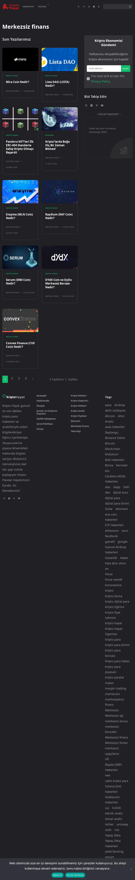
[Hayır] (131, 869)
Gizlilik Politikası (75, 875)
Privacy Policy (100, 81)
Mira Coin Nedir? (17, 82)
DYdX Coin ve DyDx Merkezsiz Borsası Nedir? (58, 283)
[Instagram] (89, 7)
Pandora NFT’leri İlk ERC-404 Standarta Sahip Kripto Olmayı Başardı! (20, 147)
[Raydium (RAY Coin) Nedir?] (60, 191)
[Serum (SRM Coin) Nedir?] (20, 257)
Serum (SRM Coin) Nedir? (18, 281)
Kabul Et (57, 875)
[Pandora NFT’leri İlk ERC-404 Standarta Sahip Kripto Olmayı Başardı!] (20, 119)
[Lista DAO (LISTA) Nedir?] (60, 59)
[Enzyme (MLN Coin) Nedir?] (20, 191)
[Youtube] (102, 105)
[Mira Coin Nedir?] (20, 59)
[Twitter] (99, 7)
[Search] (130, 6)
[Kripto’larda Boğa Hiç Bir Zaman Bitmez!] (60, 119)
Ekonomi (49, 135)
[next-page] (33, 378)
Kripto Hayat (12, 75)
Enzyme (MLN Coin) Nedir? (19, 216)
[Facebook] (84, 7)
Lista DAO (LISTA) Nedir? (57, 83)
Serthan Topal (13, 91)
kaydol (126, 68)
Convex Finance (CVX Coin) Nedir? (20, 345)
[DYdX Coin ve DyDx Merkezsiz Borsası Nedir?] (60, 257)
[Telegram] (94, 7)
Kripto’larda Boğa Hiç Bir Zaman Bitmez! (57, 145)
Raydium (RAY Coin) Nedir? (59, 216)
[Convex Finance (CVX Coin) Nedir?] (20, 320)
